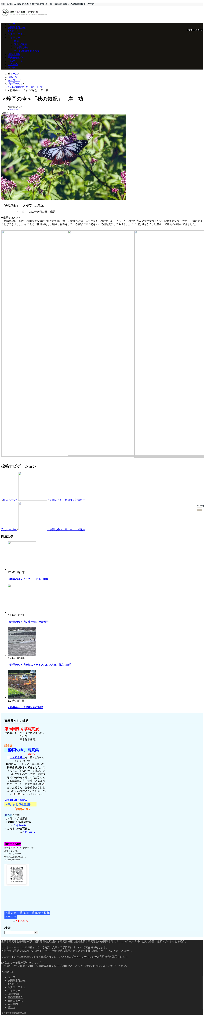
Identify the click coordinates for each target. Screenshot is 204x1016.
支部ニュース (15, 61)
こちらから (19, 825)
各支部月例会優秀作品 (27, 51)
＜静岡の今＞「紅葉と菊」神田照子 (28, 621)
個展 (16, 41)
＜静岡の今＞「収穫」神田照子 (25, 707)
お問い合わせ (195, 30)
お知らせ (13, 30)
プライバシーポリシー (84, 956)
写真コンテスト (17, 34)
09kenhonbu (13, 109)
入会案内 (13, 64)
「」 (17, 757)
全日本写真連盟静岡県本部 (13, 1013)
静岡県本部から (17, 27)
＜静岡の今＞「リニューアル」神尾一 (29, 579)
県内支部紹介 (15, 57)
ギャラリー (14, 37)
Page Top (8, 971)
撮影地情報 (14, 54)
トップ (11, 24)
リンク (11, 67)
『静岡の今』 (21, 47)
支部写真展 (20, 44)
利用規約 (104, 956)
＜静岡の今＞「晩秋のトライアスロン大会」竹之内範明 (39, 664)
